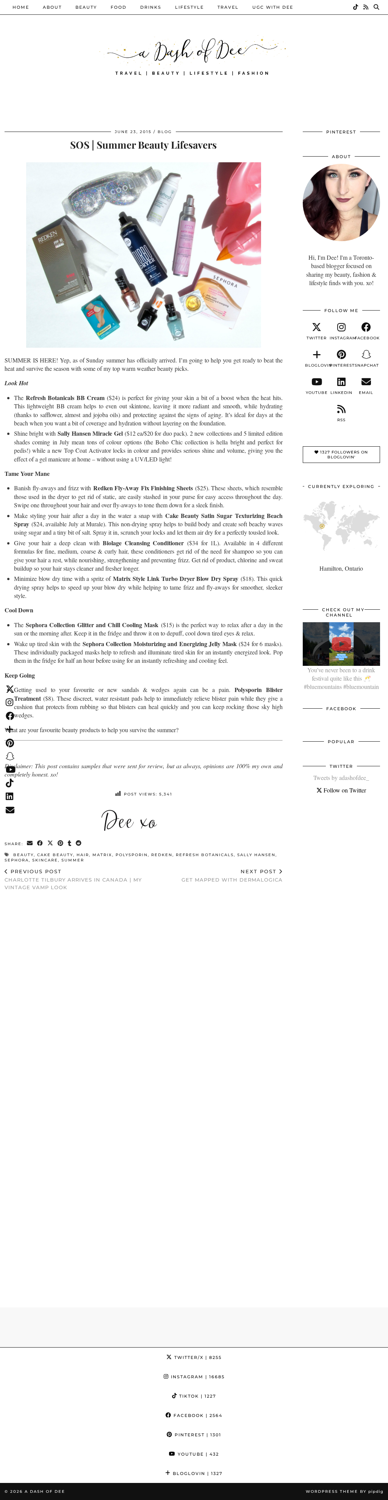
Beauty (86, 7)
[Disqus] (144, 995)
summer (72, 860)
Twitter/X (197, 1357)
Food (119, 7)
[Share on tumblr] (70, 843)
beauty (23, 854)
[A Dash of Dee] (194, 54)
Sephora (17, 860)
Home (21, 7)
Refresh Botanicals (205, 854)
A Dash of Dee (45, 1491)
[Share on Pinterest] (61, 843)
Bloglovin (197, 1473)
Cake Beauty (55, 854)
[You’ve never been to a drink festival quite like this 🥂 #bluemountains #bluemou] (341, 644)
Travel (228, 7)
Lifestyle (189, 7)
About (52, 7)
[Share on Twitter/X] (50, 843)
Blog (165, 131)
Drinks (150, 7)
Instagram (197, 1376)
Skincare (45, 860)
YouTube (197, 1454)
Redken (161, 854)
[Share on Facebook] (40, 843)
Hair (83, 854)
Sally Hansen (256, 854)
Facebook (197, 1415)
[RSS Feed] (366, 7)
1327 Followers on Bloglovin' (343, 455)
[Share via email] (30, 843)
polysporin (132, 854)
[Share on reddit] (79, 843)
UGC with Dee (272, 7)
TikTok (196, 1396)
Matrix (102, 854)
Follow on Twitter (344, 790)
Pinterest (197, 1434)
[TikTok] (356, 7)
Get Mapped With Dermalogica (232, 875)
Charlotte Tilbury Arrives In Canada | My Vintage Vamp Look (73, 879)
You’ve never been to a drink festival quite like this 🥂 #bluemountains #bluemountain (341, 678)
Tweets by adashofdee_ (341, 777)
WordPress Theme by (344, 1491)
